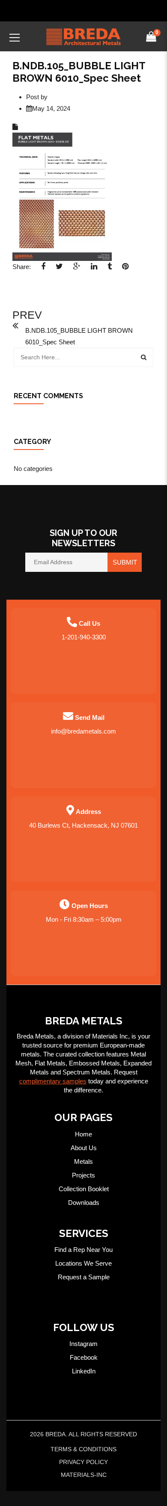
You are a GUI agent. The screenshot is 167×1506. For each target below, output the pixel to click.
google (77, 269)
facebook (43, 269)
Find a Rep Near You (83, 1249)
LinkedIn (83, 1371)
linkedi (94, 269)
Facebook (84, 1357)
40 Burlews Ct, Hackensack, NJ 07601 (83, 825)
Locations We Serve (83, 1263)
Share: (21, 266)
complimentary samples (52, 1081)
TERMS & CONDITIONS (83, 1449)
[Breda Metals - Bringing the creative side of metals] (83, 36)
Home (83, 1134)
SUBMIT (125, 562)
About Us (84, 1147)
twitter (59, 269)
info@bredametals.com (83, 731)
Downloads (83, 1202)
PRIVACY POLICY (83, 1462)
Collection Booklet (84, 1188)
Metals (83, 1161)
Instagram (83, 1343)
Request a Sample (84, 1277)
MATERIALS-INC (84, 1474)
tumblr (109, 269)
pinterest (125, 269)
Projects (83, 1175)
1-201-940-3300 (84, 637)
